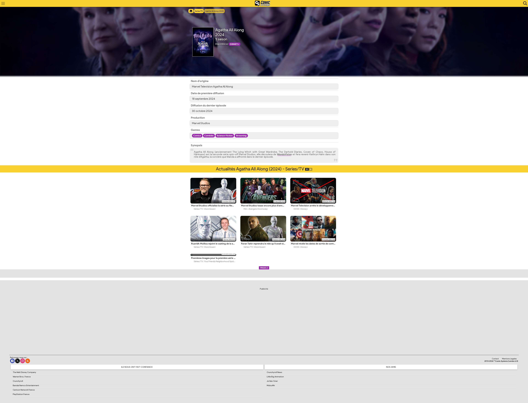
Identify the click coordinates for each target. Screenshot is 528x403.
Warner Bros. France (22, 377)
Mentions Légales (509, 359)
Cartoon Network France (24, 390)
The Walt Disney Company (24, 372)
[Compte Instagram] (22, 361)
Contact (495, 359)
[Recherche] (524, 3)
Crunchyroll (18, 381)
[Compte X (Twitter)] (17, 361)
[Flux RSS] (27, 361)
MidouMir (271, 385)
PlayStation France (21, 394)
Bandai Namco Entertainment (26, 385)
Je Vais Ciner (272, 381)
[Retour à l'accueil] (262, 3)
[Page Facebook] (12, 361)
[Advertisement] (264, 318)
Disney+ (234, 44)
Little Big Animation (275, 377)
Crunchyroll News (274, 372)
